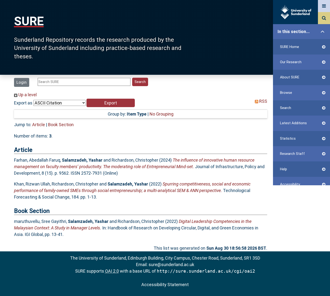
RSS (262, 101)
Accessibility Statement (165, 284)
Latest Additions (293, 123)
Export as (23, 102)
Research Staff (292, 153)
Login (21, 82)
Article (38, 124)
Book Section (61, 124)
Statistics (288, 138)
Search (285, 108)
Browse (286, 92)
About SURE (289, 77)
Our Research (290, 62)
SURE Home (289, 47)
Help (283, 169)
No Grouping (161, 114)
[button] (110, 103)
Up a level (27, 94)
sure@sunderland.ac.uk (171, 264)
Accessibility (290, 184)
